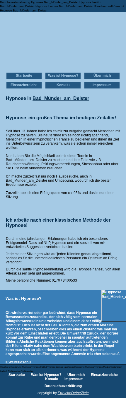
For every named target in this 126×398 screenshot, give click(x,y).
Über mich (102, 75)
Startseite (24, 75)
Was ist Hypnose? (63, 75)
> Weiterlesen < (18, 362)
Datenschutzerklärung (63, 386)
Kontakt (63, 85)
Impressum (102, 85)
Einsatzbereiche (24, 85)
